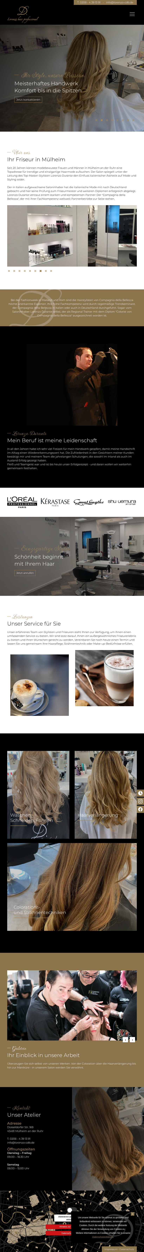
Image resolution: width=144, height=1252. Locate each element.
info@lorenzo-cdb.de (119, 2)
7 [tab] (129, 121)
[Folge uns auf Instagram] (140, 801)
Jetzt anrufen (25, 573)
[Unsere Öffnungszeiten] (140, 793)
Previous (125, 1039)
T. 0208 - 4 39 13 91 (88, 2)
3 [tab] (108, 121)
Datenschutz (126, 1249)
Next (132, 1039)
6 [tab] (123, 121)
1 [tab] (97, 121)
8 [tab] (134, 121)
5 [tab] (118, 121)
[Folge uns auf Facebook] (140, 809)
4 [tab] (113, 121)
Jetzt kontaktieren (28, 99)
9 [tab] (52, 272)
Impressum (111, 1249)
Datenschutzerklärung (102, 1237)
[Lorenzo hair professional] (23, 14)
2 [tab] (102, 121)
